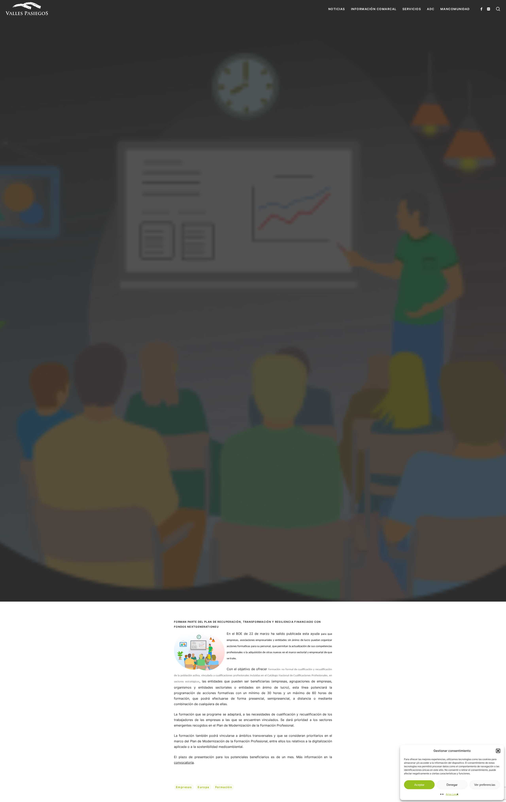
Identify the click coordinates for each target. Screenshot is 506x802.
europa (203, 787)
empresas (184, 787)
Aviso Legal (452, 794)
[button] (498, 751)
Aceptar (419, 784)
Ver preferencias (484, 784)
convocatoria (184, 762)
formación (223, 787)
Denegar (452, 784)
